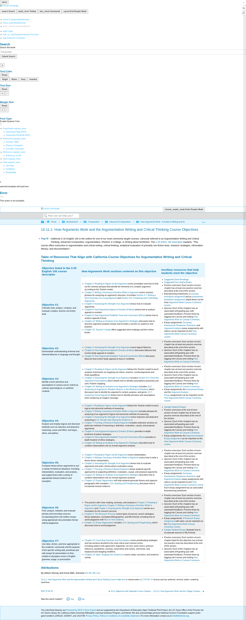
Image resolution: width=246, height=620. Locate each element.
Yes (72, 599)
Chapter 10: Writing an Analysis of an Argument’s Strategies (112, 321)
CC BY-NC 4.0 (147, 579)
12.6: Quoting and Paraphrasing (124, 483)
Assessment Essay (194, 389)
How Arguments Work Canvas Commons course (180, 334)
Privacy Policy (92, 616)
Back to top (45, 591)
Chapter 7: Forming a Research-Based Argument (107, 423)
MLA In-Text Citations (114, 520)
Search (45, 216)
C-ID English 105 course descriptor (59, 271)
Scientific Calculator (15, 149)
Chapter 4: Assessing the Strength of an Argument (107, 304)
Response (181, 325)
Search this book (7, 47)
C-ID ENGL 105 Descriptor (169, 242)
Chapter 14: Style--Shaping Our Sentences (104, 555)
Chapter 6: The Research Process (100, 514)
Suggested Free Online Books (178, 282)
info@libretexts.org (180, 616)
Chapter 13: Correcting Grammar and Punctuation (107, 540)
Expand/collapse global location (203, 221)
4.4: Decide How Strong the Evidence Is (114, 420)
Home (53, 222)
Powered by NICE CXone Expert (81, 610)
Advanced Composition (120, 222)
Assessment (169, 325)
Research (191, 325)
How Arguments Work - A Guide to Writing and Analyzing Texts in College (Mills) (176, 222)
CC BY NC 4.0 (92, 573)
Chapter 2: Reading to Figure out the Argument (106, 284)
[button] (10, 169)
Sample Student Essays (175, 407)
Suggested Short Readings (176, 279)
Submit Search (8, 56)
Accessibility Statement (129, 616)
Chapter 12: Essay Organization (99, 480)
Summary (187, 322)
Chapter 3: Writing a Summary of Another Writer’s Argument (111, 292)
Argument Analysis (172, 328)
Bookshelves (72, 222)
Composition (94, 222)
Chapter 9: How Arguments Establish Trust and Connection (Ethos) (115, 315)
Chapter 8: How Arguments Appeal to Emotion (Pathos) (109, 309)
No (83, 599)
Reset (4, 75)
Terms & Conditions (108, 616)
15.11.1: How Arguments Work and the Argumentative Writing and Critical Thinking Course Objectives (83, 579)
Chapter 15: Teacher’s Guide (98, 330)
